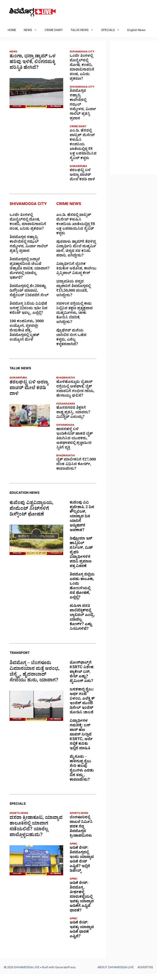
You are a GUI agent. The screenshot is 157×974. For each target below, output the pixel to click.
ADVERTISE (145, 968)
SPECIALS (108, 30)
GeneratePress (65, 968)
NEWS (28, 30)
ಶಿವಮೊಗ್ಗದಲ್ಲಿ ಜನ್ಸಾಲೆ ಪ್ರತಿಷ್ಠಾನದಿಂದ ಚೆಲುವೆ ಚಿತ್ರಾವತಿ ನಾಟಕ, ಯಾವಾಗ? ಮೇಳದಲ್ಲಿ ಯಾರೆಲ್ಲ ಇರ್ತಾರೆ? (30, 269)
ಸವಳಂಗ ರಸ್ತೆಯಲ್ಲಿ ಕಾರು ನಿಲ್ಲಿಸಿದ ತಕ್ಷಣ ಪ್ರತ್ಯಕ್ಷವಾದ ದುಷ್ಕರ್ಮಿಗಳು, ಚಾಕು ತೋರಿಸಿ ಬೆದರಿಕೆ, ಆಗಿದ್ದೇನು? (74, 313)
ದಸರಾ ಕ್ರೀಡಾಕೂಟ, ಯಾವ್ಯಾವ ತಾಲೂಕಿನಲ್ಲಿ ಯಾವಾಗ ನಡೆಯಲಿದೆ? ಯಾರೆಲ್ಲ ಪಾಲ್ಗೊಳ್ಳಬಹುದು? (36, 827)
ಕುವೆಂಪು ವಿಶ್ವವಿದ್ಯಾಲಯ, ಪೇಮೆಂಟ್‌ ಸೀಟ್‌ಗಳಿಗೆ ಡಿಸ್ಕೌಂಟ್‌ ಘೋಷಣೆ (31, 509)
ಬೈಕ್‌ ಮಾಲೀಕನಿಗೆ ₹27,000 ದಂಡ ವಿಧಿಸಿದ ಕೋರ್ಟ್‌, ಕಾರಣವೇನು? (76, 465)
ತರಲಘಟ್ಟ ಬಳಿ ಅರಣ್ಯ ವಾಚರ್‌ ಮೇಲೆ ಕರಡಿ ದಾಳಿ (82, 175)
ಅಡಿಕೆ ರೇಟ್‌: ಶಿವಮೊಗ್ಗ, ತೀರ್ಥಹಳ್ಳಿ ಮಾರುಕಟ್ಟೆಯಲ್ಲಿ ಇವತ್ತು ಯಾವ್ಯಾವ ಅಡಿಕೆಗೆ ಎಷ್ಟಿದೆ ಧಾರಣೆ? (82, 897)
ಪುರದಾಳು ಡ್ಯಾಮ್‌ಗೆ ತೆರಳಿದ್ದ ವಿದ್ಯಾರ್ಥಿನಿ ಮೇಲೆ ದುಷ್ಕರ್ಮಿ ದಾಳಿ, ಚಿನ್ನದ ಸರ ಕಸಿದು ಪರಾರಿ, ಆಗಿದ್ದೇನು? (76, 249)
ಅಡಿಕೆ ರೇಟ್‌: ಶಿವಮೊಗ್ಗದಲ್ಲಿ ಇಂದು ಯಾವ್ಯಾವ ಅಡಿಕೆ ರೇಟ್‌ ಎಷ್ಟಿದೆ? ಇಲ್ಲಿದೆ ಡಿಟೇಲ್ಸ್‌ (82, 860)
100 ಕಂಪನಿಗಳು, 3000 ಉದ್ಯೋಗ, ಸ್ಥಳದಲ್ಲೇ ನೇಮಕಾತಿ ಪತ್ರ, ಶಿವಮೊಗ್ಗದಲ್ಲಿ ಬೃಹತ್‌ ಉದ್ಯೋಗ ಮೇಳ (27, 331)
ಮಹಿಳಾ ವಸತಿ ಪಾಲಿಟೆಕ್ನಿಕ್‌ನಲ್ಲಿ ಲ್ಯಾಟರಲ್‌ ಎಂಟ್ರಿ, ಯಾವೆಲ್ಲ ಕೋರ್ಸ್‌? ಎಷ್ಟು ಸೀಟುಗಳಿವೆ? (82, 618)
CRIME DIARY (54, 30)
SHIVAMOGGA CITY (82, 52)
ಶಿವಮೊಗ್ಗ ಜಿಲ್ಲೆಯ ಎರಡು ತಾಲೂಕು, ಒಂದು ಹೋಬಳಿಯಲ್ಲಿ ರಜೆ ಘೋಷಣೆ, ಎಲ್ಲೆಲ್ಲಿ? (82, 586)
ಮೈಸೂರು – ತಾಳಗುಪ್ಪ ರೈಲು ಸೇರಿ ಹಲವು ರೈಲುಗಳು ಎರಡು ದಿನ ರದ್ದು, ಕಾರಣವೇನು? (82, 769)
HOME (12, 30)
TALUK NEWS (79, 30)
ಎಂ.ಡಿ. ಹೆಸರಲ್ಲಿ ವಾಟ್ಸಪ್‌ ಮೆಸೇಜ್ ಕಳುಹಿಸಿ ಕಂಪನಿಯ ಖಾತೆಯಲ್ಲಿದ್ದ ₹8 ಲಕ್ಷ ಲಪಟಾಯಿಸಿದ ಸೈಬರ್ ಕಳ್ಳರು (83, 145)
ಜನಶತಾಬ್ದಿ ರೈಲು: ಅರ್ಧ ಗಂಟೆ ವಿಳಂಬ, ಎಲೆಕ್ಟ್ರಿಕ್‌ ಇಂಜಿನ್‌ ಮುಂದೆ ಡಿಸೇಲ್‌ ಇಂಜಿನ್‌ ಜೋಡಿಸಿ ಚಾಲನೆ (82, 701)
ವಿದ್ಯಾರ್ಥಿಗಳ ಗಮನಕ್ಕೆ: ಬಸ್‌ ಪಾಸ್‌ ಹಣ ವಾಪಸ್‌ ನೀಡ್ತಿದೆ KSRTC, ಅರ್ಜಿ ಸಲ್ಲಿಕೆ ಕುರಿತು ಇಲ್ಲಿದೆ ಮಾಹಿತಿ (81, 735)
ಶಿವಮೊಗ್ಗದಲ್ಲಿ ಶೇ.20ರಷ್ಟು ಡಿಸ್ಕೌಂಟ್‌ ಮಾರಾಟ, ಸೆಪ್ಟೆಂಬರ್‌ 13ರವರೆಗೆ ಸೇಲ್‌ (29, 291)
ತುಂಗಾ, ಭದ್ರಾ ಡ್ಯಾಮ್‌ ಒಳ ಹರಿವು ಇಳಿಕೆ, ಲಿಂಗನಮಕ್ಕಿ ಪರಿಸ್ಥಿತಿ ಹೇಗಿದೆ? (33, 62)
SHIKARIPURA (78, 167)
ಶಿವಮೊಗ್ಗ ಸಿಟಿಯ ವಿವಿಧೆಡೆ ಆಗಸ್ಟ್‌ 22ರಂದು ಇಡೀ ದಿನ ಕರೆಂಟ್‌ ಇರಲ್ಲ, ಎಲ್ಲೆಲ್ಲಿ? (28, 309)
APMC (73, 844)
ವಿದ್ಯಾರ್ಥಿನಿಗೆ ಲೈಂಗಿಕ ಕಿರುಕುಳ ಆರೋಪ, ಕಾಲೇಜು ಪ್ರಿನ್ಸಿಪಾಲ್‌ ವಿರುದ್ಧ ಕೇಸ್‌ (76, 269)
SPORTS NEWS (19, 814)
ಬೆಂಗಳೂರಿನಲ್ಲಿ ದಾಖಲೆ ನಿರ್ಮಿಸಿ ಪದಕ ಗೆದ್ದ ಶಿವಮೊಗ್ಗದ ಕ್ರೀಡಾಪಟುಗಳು (81, 827)
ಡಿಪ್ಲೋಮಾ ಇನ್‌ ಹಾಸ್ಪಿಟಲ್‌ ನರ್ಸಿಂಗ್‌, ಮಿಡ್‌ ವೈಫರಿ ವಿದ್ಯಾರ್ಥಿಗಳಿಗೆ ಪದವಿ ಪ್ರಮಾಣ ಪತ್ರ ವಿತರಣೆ (81, 553)
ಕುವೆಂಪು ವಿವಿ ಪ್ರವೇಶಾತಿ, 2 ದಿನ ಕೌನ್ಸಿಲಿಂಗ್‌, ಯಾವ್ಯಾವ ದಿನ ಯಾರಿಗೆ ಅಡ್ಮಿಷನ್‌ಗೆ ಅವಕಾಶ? (82, 517)
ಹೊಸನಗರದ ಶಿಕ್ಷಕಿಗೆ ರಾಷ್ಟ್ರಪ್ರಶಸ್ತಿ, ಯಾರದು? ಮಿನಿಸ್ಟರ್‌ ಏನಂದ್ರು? (73, 413)
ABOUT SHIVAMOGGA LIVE (115, 968)
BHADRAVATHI (65, 378)
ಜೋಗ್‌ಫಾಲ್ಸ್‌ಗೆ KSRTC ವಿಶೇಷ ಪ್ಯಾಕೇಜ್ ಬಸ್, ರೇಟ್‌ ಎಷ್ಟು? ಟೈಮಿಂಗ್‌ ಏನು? (81, 672)
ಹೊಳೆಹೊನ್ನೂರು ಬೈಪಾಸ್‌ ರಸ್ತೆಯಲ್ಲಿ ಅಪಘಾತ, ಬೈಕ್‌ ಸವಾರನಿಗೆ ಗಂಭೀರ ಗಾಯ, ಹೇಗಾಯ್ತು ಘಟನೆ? (75, 389)
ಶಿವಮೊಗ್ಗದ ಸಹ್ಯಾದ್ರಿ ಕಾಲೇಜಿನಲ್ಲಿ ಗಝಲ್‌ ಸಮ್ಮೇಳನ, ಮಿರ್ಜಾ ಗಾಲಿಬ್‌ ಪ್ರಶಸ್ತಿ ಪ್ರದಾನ (83, 105)
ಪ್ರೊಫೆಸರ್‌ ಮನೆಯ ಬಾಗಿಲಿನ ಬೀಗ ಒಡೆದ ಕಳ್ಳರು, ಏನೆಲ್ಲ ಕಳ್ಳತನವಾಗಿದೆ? (71, 338)
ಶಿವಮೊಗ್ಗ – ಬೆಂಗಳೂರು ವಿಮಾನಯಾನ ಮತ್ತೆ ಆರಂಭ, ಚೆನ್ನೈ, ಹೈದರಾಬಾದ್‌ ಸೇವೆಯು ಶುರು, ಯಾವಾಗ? (35, 672)
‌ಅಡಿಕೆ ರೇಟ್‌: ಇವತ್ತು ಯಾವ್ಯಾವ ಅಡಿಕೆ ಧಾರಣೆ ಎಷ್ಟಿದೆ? (82, 930)
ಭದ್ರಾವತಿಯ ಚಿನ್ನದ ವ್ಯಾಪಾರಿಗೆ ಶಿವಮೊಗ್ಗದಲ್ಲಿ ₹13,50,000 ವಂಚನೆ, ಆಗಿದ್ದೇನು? (73, 289)
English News (136, 30)
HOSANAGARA (65, 404)
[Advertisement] (133, 107)
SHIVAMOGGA (65, 425)
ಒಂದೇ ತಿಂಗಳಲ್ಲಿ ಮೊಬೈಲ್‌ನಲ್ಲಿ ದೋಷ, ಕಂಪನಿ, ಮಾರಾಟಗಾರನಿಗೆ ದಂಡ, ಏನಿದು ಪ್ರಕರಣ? (82, 68)
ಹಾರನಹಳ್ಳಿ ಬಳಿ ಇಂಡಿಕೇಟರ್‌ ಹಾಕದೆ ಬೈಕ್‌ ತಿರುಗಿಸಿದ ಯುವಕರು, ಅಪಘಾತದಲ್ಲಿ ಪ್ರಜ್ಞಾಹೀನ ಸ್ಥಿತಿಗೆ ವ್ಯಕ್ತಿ (74, 438)
